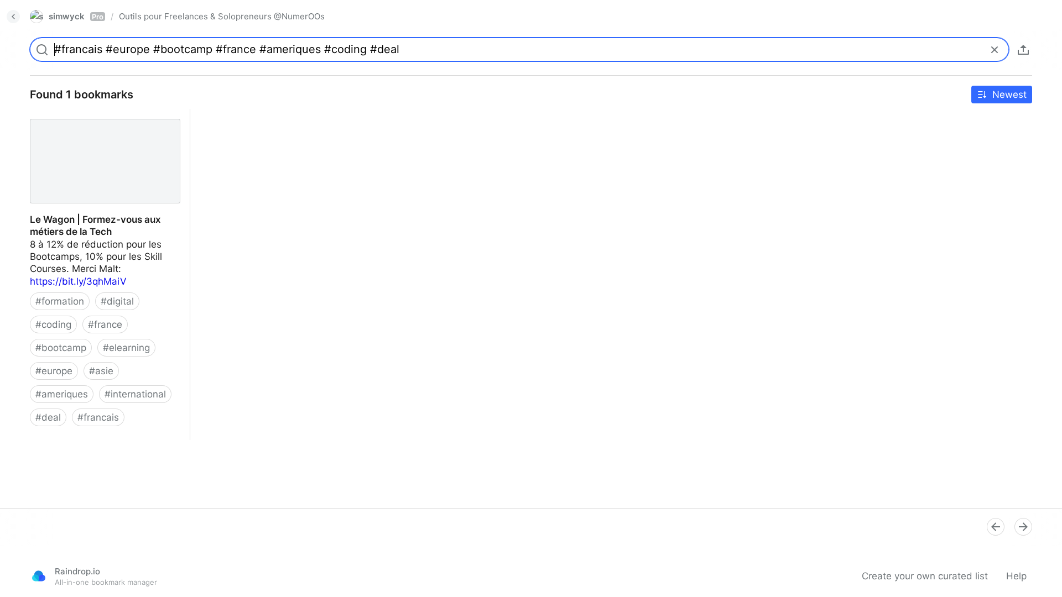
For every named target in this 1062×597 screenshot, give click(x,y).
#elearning (126, 347)
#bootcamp (60, 347)
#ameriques (61, 394)
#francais (98, 417)
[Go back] (13, 16)
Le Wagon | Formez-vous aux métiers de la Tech (103, 121)
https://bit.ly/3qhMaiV (78, 281)
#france (105, 324)
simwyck (76, 16)
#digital (117, 301)
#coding (53, 324)
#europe (53, 370)
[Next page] (1023, 527)
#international (135, 394)
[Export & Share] (1023, 50)
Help (1016, 576)
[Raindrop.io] (39, 576)
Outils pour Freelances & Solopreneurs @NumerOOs (222, 16)
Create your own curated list (925, 576)
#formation (59, 301)
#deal (48, 417)
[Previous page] (995, 527)
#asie (101, 370)
